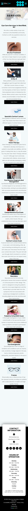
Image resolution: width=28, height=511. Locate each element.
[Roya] (14, 508)
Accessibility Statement (10, 502)
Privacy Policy (20, 502)
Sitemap (14, 504)
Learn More (14, 64)
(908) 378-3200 (14, 444)
